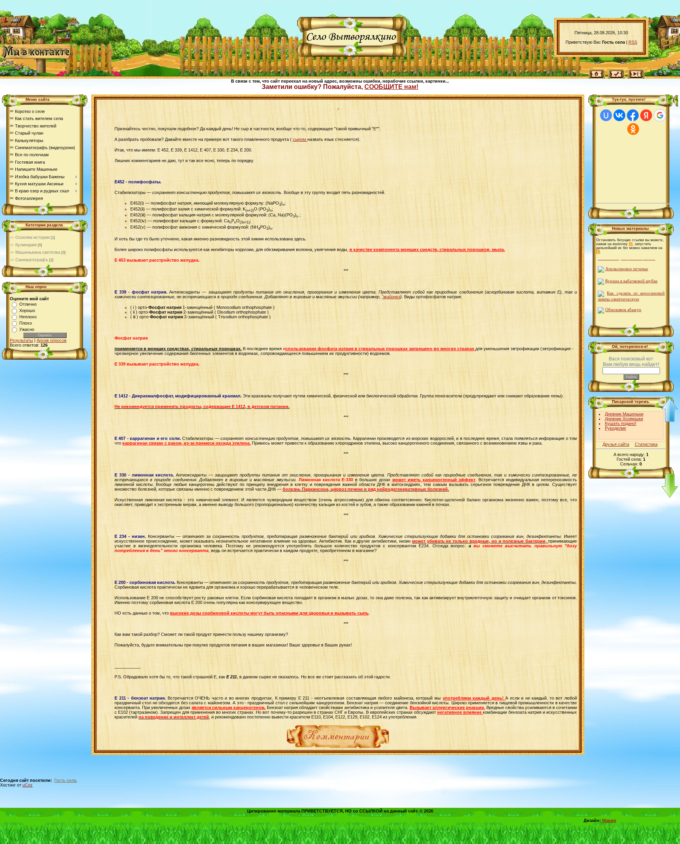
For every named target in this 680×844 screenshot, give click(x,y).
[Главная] (597, 73)
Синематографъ (31, 259)
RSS (632, 42)
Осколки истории (32, 237)
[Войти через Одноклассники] (633, 129)
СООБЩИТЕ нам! (391, 86)
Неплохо (28, 316)
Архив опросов (52, 340)
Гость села (65, 780)
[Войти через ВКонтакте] (619, 115)
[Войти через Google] (660, 115)
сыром (300, 139)
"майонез (391, 296)
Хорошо (27, 310)
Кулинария (26, 244)
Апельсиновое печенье (626, 261)
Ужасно (26, 329)
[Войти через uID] (606, 115)
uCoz (27, 785)
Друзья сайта (615, 444)
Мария (608, 820)
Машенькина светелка (37, 252)
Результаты (21, 340)
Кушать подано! (620, 423)
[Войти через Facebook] (633, 115)
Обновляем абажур (623, 302)
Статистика (646, 444)
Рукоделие (615, 428)
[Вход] (636, 73)
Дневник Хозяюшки (624, 418)
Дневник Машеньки (624, 414)
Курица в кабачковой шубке (631, 273)
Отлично (28, 304)
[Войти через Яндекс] (646, 115)
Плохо (25, 323)
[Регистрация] (616, 73)
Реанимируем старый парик (631, 314)
